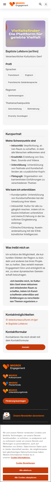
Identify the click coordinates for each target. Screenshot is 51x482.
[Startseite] (18, 4)
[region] (25, 453)
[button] (4, 4)
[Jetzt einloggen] (46, 4)
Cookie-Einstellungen (25, 463)
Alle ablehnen (25, 470)
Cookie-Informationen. (20, 457)
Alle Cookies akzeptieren (25, 477)
